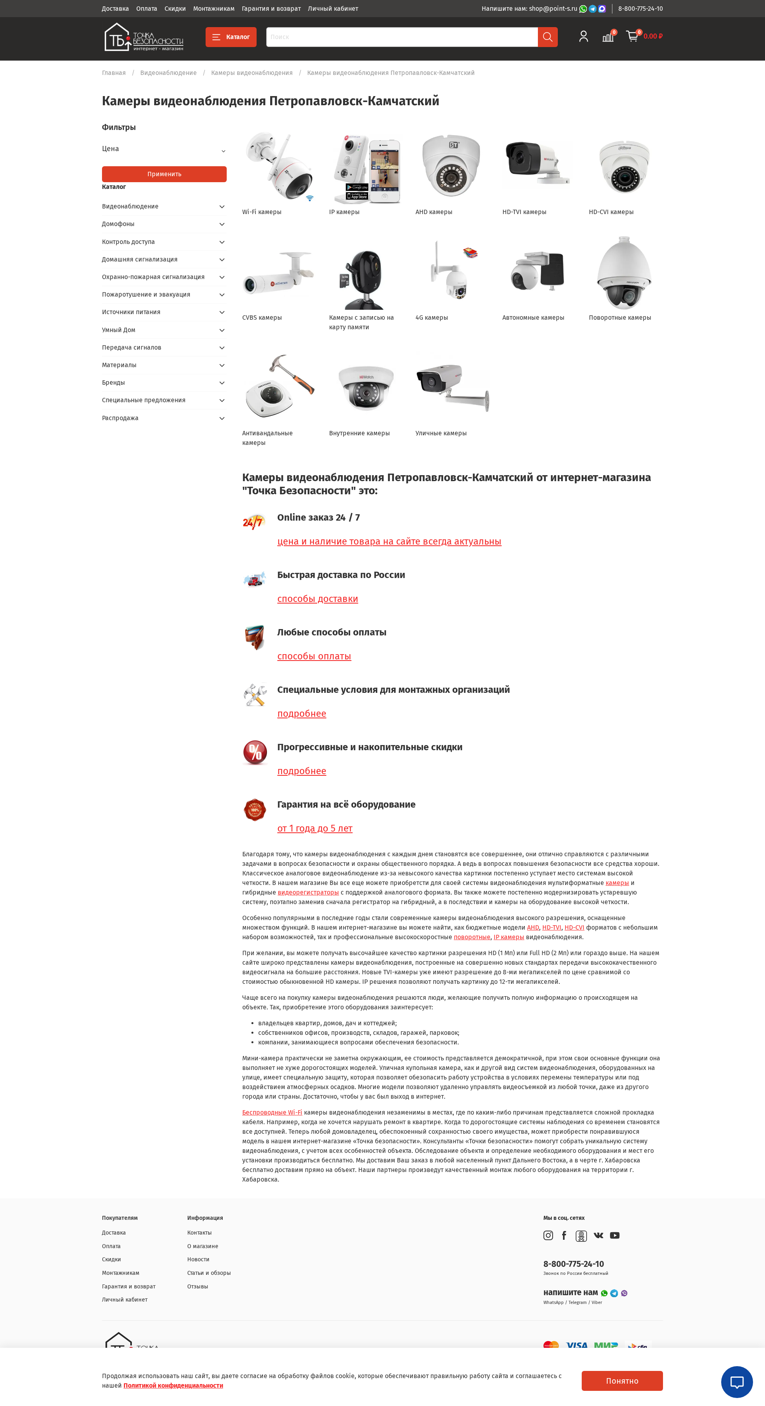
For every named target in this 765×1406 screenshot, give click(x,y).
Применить (164, 174)
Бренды (113, 382)
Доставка (115, 8)
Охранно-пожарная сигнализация (153, 277)
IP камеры (509, 937)
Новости (198, 1259)
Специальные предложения (144, 400)
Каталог (238, 37)
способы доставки (317, 598)
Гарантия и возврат (271, 8)
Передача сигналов (131, 347)
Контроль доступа (128, 242)
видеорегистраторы (308, 892)
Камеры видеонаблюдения (252, 73)
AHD (533, 927)
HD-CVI (575, 927)
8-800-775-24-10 (640, 8)
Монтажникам (214, 8)
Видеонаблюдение (168, 73)
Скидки (175, 8)
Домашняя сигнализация (140, 259)
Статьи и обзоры (209, 1273)
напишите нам (571, 1293)
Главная (114, 73)
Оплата (146, 8)
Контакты (199, 1232)
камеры (617, 883)
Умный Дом (118, 330)
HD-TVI (551, 927)
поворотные (472, 937)
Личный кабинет (333, 8)
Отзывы (197, 1286)
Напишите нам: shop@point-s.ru (530, 8)
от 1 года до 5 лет (315, 828)
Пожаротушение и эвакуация (146, 294)
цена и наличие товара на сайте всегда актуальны (389, 541)
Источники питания (131, 312)
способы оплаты (314, 656)
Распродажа (120, 418)
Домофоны (118, 224)
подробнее (301, 713)
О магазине (202, 1246)
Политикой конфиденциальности (173, 1385)
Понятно (622, 1381)
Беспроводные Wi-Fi (272, 1112)
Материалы (119, 365)
